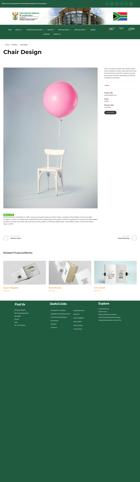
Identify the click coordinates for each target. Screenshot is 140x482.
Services (50, 29)
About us (18, 29)
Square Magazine (11, 288)
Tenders (93, 29)
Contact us (56, 34)
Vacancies (46, 34)
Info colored (99, 288)
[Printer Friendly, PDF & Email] (8, 215)
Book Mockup (55, 288)
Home (10, 29)
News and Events (79, 29)
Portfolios (14, 44)
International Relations (34, 29)
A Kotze (7, 290)
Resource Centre (63, 29)
